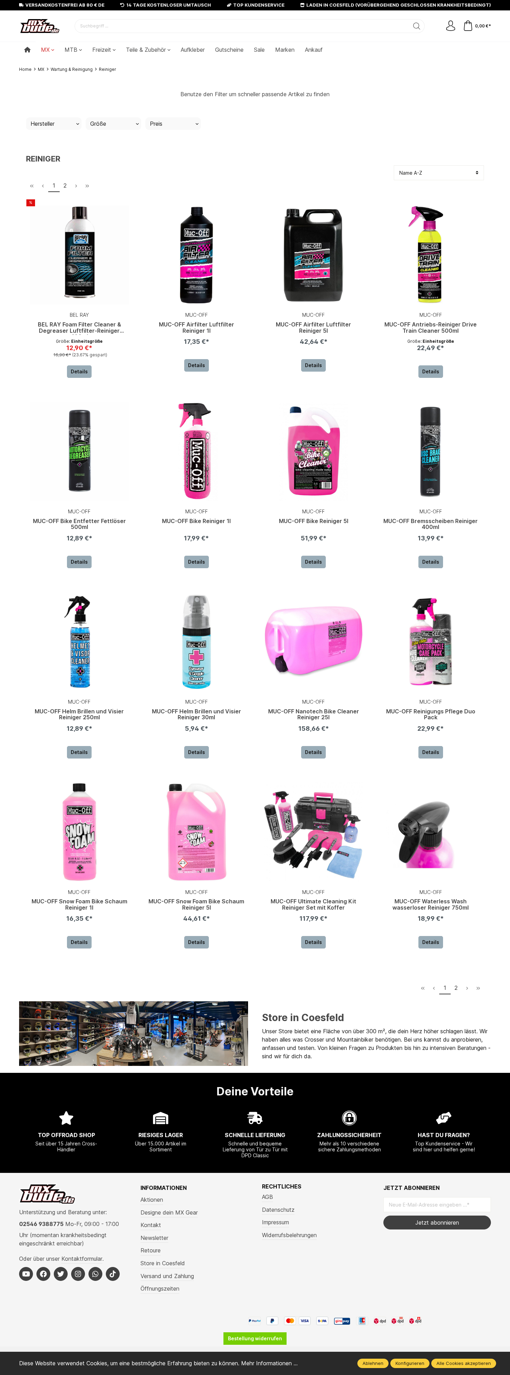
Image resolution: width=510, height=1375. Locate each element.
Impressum (275, 1222)
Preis (156, 123)
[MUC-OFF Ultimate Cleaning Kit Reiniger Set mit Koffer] (313, 832)
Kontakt (151, 1224)
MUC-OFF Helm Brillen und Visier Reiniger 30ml (196, 715)
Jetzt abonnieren (437, 1222)
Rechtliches (281, 1186)
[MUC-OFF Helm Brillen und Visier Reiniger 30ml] (196, 642)
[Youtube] (26, 1274)
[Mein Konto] (450, 26)
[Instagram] (78, 1274)
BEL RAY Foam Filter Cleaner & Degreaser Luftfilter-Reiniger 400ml (79, 328)
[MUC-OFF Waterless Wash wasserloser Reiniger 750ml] (431, 832)
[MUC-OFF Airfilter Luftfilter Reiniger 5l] (313, 255)
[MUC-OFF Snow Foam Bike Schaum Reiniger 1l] (79, 832)
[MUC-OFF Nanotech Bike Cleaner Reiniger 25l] (313, 642)
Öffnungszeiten (160, 1288)
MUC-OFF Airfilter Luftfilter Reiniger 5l (313, 328)
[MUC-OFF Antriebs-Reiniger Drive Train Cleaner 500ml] (431, 255)
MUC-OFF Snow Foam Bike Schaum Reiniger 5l (196, 904)
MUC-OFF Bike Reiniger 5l (313, 521)
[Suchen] (417, 26)
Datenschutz (278, 1209)
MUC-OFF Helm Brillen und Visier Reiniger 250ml (79, 715)
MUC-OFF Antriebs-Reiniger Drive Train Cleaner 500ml (430, 328)
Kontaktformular (81, 1258)
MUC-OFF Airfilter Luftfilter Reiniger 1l (196, 328)
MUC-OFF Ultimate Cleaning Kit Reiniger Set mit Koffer (313, 904)
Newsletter (154, 1237)
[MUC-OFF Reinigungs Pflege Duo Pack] (431, 642)
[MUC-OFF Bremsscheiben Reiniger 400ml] (431, 451)
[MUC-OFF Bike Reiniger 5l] (313, 451)
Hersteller (42, 123)
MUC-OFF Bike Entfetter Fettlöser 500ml (79, 524)
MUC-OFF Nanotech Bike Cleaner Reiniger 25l (313, 715)
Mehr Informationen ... (269, 1363)
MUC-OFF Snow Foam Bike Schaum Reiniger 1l (79, 904)
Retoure (151, 1250)
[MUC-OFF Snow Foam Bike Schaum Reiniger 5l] (196, 832)
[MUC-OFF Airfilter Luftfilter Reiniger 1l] (196, 255)
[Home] (27, 50)
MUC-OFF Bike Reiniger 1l (196, 521)
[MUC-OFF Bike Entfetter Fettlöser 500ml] (79, 451)
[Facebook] (43, 1274)
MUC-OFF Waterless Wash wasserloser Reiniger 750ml (430, 904)
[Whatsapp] (95, 1274)
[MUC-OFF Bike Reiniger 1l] (196, 451)
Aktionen (152, 1199)
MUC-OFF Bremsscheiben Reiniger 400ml (430, 524)
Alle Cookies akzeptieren (463, 1363)
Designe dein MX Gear (169, 1212)
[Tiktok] (113, 1274)
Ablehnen (373, 1363)
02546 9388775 (41, 1223)
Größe (98, 123)
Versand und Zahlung (167, 1276)
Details (79, 371)
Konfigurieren (410, 1363)
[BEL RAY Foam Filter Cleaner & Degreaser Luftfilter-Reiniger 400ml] (79, 255)
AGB (267, 1196)
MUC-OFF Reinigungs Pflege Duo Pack (430, 715)
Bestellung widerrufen (255, 1338)
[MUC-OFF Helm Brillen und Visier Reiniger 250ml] (79, 642)
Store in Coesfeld (303, 1018)
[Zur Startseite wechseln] (40, 26)
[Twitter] (61, 1274)
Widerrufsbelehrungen (289, 1235)
